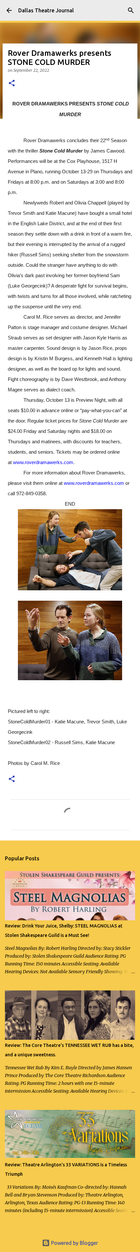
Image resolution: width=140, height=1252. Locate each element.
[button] (12, 83)
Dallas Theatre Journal (46, 10)
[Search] (131, 10)
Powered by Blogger (74, 1243)
